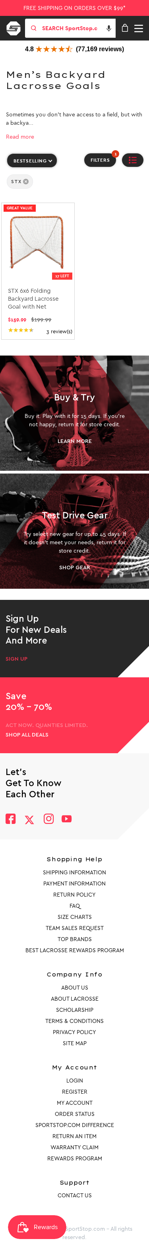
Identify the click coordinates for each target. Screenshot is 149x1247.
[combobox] (78, 28)
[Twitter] (29, 820)
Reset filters (24, 196)
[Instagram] (48, 820)
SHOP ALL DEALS (27, 735)
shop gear (74, 567)
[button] (109, 28)
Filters (103, 158)
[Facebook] (10, 820)
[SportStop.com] (16, 27)
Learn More (75, 441)
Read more (20, 136)
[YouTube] (67, 820)
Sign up (16, 659)
